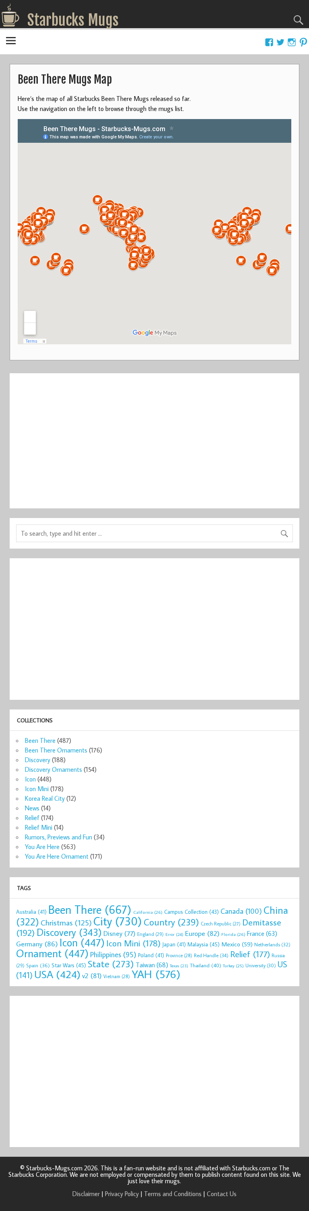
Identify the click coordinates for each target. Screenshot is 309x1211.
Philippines (113, 954)
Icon (30, 779)
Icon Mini (37, 789)
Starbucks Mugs (73, 20)
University (260, 965)
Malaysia (203, 944)
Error (174, 934)
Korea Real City (45, 798)
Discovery (37, 760)
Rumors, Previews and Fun (58, 837)
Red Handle (211, 955)
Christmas (66, 922)
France (262, 933)
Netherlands (272, 944)
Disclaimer (86, 1194)
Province (179, 955)
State (111, 963)
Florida (233, 934)
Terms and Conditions (173, 1194)
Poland (151, 955)
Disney (119, 933)
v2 (92, 975)
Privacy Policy (122, 1194)
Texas (179, 965)
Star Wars (69, 965)
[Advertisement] (154, 436)
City (117, 921)
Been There (40, 740)
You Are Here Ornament (57, 856)
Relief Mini (38, 827)
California (148, 912)
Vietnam (116, 976)
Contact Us (222, 1194)
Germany (37, 943)
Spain (38, 965)
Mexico (237, 944)
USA (57, 974)
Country (171, 922)
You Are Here (42, 847)
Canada (241, 911)
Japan (174, 944)
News (32, 808)
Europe (202, 933)
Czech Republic (221, 924)
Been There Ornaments (56, 750)
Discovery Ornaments (53, 769)
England (150, 934)
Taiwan (152, 964)
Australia (31, 911)
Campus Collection (191, 911)
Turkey (233, 965)
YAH (156, 973)
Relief (32, 818)
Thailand (205, 965)
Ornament (52, 953)
